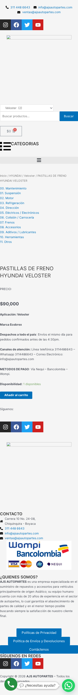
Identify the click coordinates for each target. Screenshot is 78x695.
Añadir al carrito (16, 395)
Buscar (69, 116)
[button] (39, 160)
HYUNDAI (15, 175)
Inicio (3, 175)
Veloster (29, 175)
